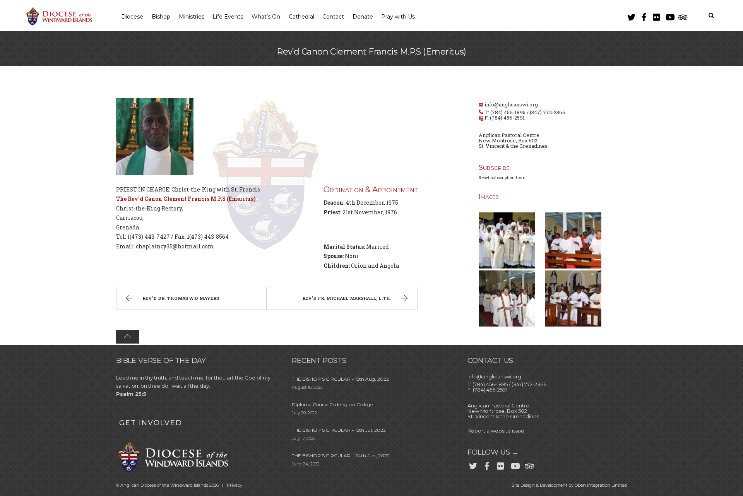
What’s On (266, 16)
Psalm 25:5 (131, 394)
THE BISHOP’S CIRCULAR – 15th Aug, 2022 (340, 379)
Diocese (132, 16)
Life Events (227, 16)
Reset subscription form (502, 177)
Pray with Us (398, 16)
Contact (333, 16)
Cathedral (301, 16)
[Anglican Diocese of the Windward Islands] (58, 24)
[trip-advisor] (682, 15)
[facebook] (644, 15)
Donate (363, 16)
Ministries (191, 16)
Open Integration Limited (601, 485)
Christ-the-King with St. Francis (215, 189)
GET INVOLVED (150, 423)
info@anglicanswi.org (511, 104)
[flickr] (656, 15)
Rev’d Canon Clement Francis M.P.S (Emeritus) (371, 51)
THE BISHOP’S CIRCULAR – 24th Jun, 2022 (341, 455)
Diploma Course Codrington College (332, 404)
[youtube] (669, 15)
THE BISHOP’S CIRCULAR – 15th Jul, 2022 (339, 430)
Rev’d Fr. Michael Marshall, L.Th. (346, 298)
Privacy (234, 485)
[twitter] (631, 15)
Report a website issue (495, 431)
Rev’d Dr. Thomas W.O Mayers (180, 298)
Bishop (161, 16)
